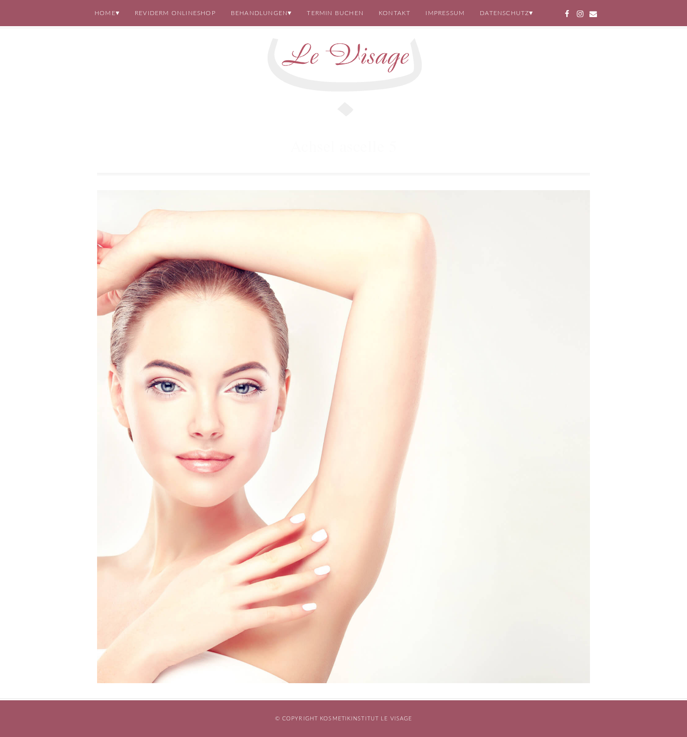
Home (105, 13)
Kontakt (394, 13)
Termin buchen (335, 13)
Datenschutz (504, 13)
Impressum (445, 13)
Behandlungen (259, 13)
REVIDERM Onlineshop (175, 13)
